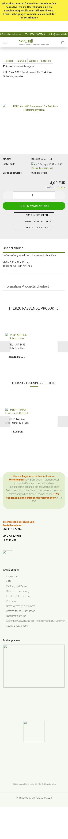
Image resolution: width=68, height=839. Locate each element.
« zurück (21, 60)
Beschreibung (13, 248)
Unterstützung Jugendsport (20, 611)
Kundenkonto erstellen (18, 596)
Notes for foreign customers (20, 606)
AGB (8, 581)
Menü (5, 42)
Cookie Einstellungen (17, 625)
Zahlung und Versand (17, 586)
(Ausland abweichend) (42, 168)
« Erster (8, 60)
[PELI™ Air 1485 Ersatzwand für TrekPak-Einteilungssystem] (34, 107)
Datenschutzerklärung (17, 591)
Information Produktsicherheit (26, 286)
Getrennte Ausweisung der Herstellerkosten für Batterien (35, 620)
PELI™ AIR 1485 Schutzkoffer (17, 346)
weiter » (33, 60)
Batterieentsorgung (16, 615)
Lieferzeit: (9, 164)
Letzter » (46, 60)
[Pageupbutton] (58, 834)
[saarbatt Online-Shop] (34, 42)
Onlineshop (22, 797)
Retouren (11, 601)
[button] (8, 195)
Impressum (12, 576)
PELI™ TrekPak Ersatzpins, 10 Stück (17, 421)
